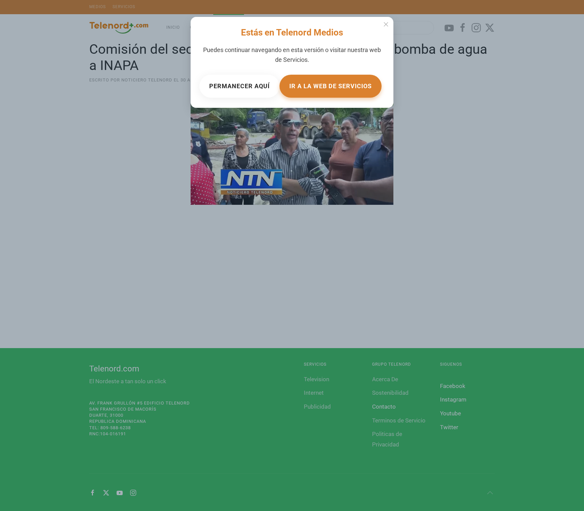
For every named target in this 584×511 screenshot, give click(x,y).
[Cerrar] (386, 24)
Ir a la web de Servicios (330, 86)
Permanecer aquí (239, 86)
